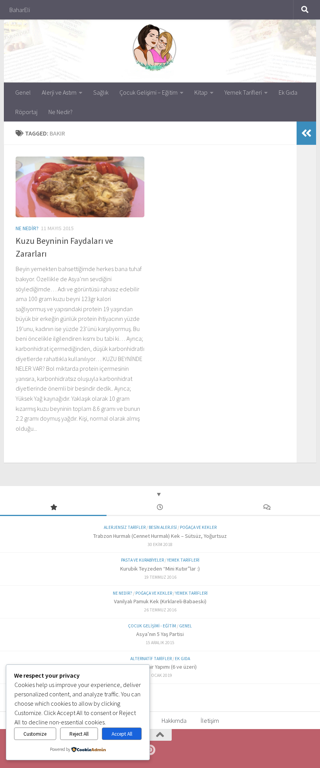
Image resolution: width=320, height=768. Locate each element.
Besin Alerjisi (163, 527)
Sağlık (100, 92)
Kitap (201, 92)
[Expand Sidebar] (306, 133)
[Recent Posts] (160, 507)
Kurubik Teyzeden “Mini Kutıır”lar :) (160, 568)
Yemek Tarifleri (243, 92)
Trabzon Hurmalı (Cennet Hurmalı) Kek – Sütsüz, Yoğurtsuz (160, 535)
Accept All (122, 734)
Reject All (79, 734)
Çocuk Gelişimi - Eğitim (152, 626)
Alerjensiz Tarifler (125, 527)
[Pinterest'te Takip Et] (149, 750)
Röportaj (26, 112)
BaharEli (19, 10)
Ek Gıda (288, 92)
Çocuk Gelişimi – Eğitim (148, 92)
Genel (23, 92)
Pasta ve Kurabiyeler (142, 560)
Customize (34, 734)
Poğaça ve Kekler (198, 527)
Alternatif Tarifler (151, 658)
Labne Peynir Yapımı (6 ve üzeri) (160, 666)
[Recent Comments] (266, 507)
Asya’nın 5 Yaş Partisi (160, 634)
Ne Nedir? (60, 112)
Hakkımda (174, 720)
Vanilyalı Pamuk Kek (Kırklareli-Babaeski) (160, 601)
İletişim (210, 720)
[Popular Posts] (53, 507)
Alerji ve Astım (59, 92)
